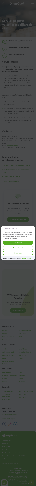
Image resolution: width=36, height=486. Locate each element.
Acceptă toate (18, 243)
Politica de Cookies (26, 258)
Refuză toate (18, 253)
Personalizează (18, 248)
